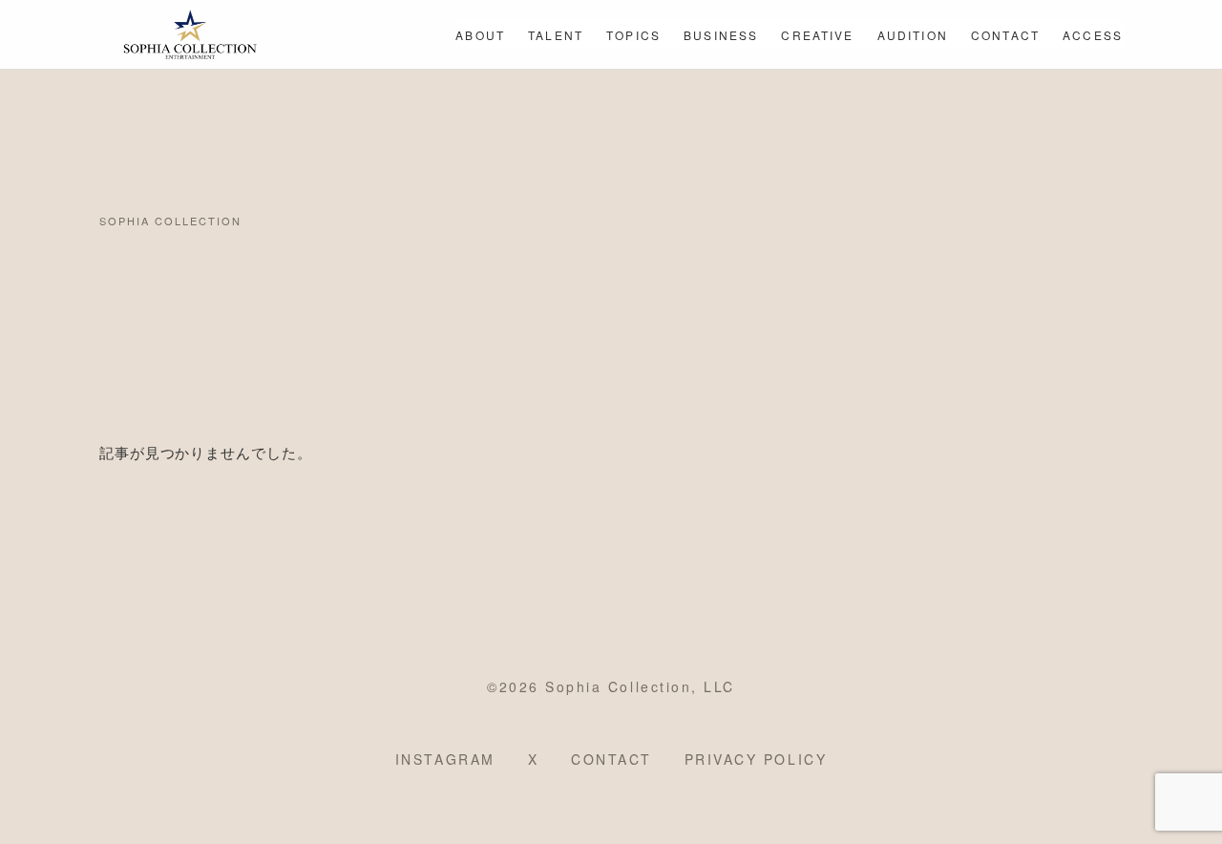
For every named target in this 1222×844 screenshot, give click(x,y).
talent (555, 35)
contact (1005, 35)
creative (817, 35)
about (480, 35)
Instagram (445, 759)
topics (633, 35)
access (1093, 35)
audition (912, 35)
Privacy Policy (756, 759)
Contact (611, 759)
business (721, 35)
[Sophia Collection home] (190, 34)
